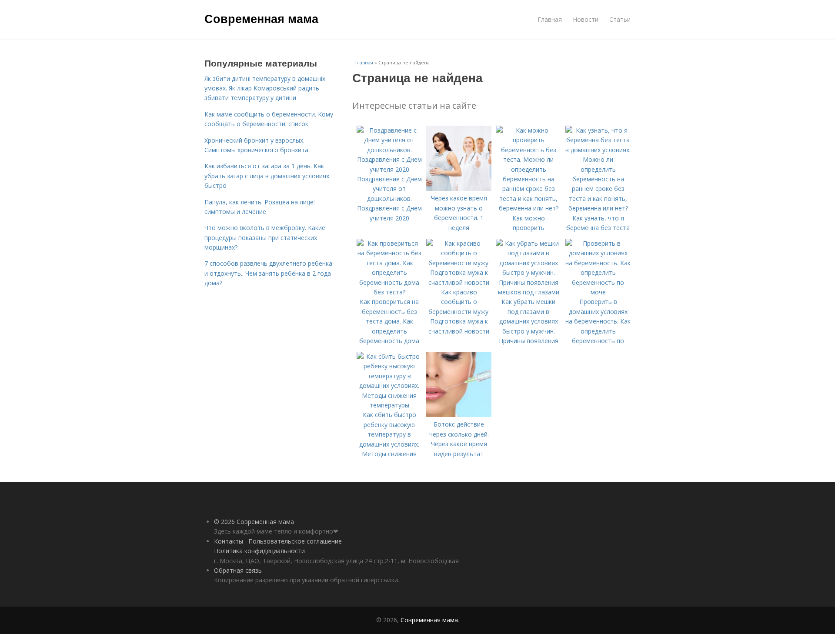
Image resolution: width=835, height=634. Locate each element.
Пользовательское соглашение (295, 541)
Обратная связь (238, 570)
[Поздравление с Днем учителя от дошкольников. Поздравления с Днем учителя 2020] (389, 169)
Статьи (620, 19)
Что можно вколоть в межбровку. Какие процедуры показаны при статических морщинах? (264, 237)
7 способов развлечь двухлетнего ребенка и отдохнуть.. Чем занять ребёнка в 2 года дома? (268, 273)
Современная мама (261, 18)
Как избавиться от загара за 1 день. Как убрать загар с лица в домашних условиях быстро (266, 176)
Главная (550, 19)
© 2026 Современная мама (254, 521)
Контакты (228, 541)
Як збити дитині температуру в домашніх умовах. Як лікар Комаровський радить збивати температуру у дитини (264, 88)
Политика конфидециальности (259, 551)
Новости (585, 19)
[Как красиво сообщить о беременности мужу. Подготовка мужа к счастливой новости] (458, 282)
